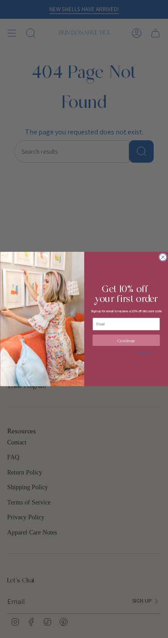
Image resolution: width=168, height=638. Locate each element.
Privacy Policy (144, 352)
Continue (126, 339)
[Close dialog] (162, 257)
